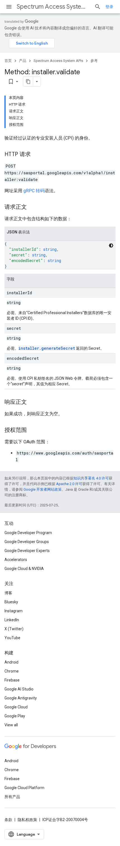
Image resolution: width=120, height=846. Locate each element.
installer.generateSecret (46, 348)
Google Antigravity (20, 698)
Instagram (13, 611)
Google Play (14, 716)
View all (11, 725)
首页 (8, 61)
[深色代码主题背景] (111, 245)
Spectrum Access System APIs (53, 6)
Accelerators (15, 559)
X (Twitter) (13, 629)
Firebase (12, 680)
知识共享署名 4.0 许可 (91, 478)
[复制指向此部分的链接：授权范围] (32, 430)
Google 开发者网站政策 (42, 489)
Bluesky (11, 602)
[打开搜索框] (97, 6)
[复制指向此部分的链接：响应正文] (32, 402)
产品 (22, 61)
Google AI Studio (18, 689)
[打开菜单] (9, 6)
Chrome (11, 671)
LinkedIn (11, 620)
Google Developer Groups (26, 541)
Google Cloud (16, 707)
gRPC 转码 (34, 190)
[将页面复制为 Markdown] (28, 81)
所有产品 (12, 796)
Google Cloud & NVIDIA (24, 568)
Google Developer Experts (27, 550)
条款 (8, 819)
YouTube (12, 638)
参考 (94, 61)
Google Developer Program (28, 532)
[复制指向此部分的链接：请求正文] (32, 207)
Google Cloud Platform (24, 787)
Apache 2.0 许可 (69, 484)
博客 (8, 593)
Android (11, 662)
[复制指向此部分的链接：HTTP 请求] (36, 154)
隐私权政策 (27, 819)
